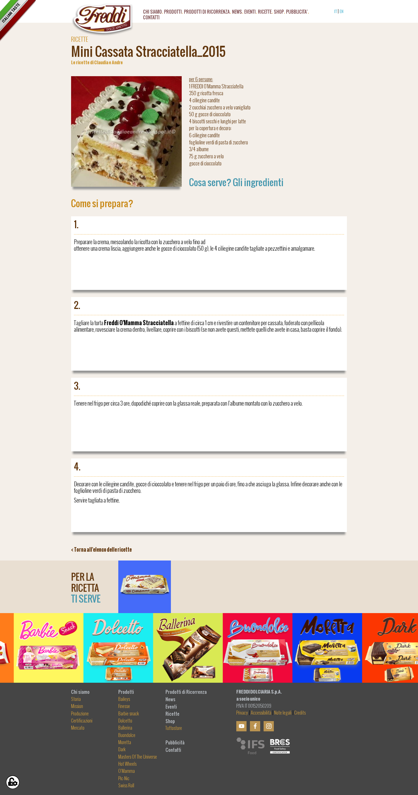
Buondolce (126, 735)
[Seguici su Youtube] (241, 726)
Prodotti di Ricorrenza (207, 12)
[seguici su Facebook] (255, 726)
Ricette (172, 713)
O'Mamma (126, 771)
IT (335, 11)
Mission (77, 706)
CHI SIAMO (152, 12)
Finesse (124, 706)
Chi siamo (80, 691)
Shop (170, 721)
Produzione (80, 714)
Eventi (171, 706)
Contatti (173, 749)
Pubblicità (175, 742)
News (170, 699)
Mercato (77, 728)
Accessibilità (261, 713)
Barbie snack (128, 714)
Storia (76, 699)
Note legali (282, 713)
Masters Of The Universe (137, 757)
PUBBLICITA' (297, 12)
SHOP (279, 12)
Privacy (242, 713)
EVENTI (250, 12)
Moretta (124, 742)
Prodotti (126, 691)
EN (341, 11)
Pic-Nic (123, 778)
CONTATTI (151, 18)
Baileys (124, 699)
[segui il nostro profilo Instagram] (269, 726)
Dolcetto (125, 721)
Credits (300, 713)
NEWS (237, 12)
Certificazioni (81, 721)
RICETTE (265, 12)
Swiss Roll (126, 785)
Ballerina (125, 728)
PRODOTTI (173, 12)
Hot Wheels (127, 764)
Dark (122, 749)
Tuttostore (173, 728)
